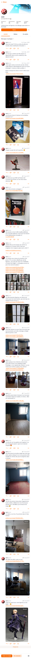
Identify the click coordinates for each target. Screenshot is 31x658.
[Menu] (29, 30)
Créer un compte (7, 656)
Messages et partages (6, 39)
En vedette (25, 34)
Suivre (14, 30)
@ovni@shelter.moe (5, 18)
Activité (6, 34)
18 (2, 23)
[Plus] (28, 48)
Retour (5, 2)
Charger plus (15, 646)
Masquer (26, 77)
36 (9, 23)
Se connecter (17, 656)
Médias (15, 34)
